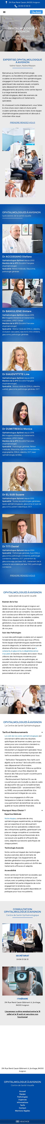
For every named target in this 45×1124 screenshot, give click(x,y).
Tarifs (22, 1105)
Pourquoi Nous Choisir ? (14, 810)
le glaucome (16, 651)
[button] (4, 12)
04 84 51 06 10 (24, 6)
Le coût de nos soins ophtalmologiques (21, 736)
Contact (22, 1108)
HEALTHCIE (24, 1121)
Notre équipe (10, 818)
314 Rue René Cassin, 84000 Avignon (24, 2)
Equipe (23, 1094)
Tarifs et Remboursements (15, 732)
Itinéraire (22, 999)
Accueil (22, 1091)
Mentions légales (22, 1111)
